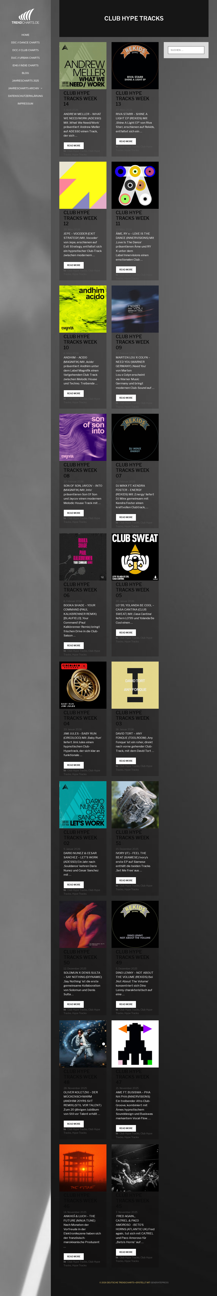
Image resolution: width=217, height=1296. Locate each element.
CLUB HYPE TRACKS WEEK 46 (80, 1201)
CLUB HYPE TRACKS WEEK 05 (132, 590)
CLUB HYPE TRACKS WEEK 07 (132, 470)
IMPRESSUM (25, 103)
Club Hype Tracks (77, 151)
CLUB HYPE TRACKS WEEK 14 (80, 98)
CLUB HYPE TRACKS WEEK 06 (80, 590)
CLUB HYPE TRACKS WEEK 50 (80, 957)
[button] (42, 88)
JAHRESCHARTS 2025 (25, 80)
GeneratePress (160, 1282)
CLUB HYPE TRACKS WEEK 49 (132, 957)
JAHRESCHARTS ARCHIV (23, 88)
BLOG (25, 73)
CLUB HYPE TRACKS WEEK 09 (132, 342)
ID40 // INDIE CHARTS (25, 65)
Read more (75, 146)
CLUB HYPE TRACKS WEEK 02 (80, 838)
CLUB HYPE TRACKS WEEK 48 (80, 1077)
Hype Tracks (79, 154)
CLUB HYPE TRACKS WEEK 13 (132, 98)
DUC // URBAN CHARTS (25, 57)
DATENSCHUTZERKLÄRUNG (25, 95)
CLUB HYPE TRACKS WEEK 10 (80, 342)
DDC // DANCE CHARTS (25, 42)
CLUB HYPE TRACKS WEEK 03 (132, 718)
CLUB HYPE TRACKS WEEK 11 (132, 218)
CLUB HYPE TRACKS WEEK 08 (80, 470)
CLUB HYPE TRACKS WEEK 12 (80, 218)
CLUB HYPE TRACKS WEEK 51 (132, 838)
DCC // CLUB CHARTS (25, 50)
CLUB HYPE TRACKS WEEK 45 (132, 1201)
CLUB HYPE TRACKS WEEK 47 (132, 1077)
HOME (25, 34)
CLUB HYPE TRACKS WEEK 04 (80, 718)
